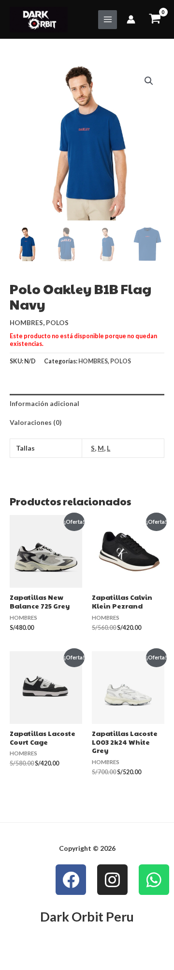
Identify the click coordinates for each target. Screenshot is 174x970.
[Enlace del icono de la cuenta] (131, 19)
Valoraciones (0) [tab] (35, 422)
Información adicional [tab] (44, 403)
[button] (149, 81)
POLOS (57, 322)
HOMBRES (26, 322)
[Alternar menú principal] (107, 19)
